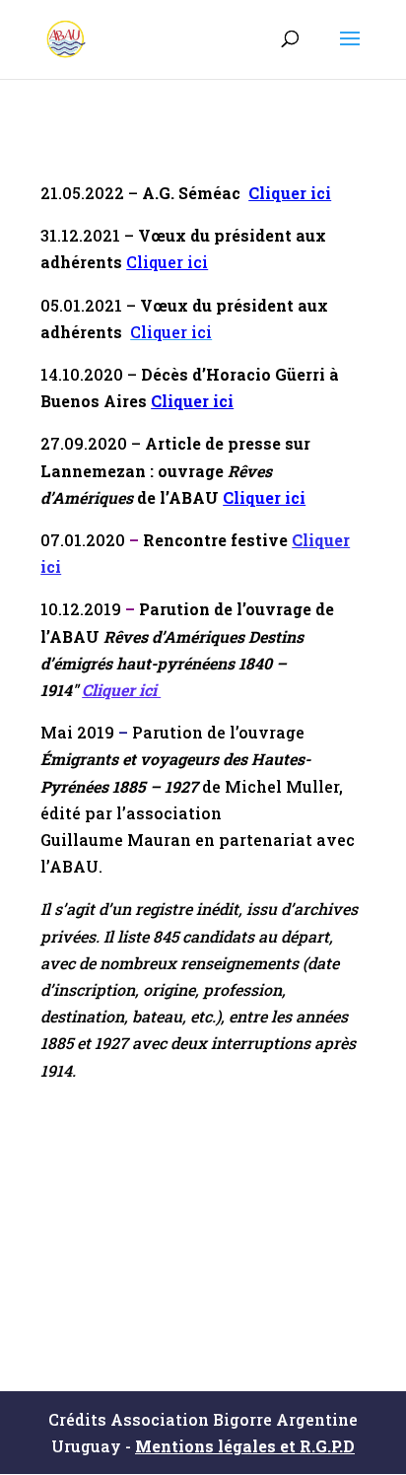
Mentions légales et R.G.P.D (245, 1446)
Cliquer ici (289, 192)
